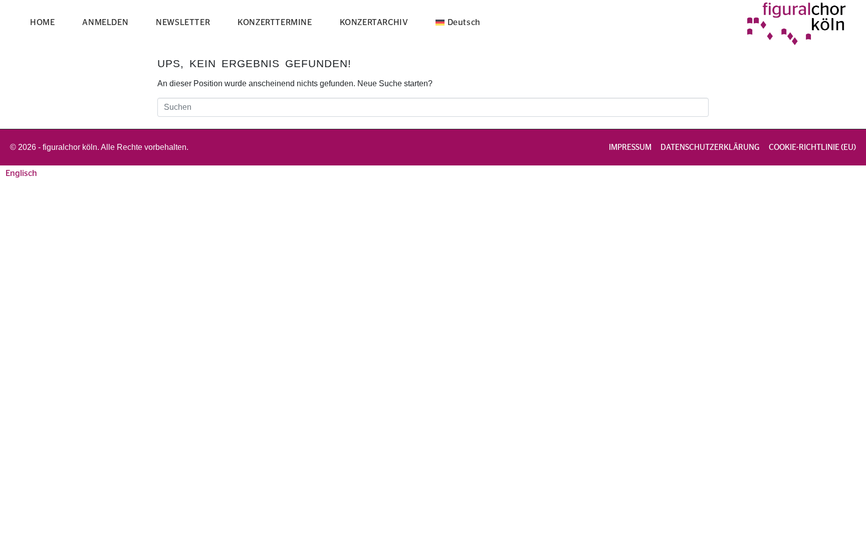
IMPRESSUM (630, 147)
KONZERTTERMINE (275, 22)
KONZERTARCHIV (374, 22)
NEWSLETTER (183, 22)
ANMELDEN (105, 22)
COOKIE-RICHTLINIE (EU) (812, 147)
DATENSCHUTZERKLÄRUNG (710, 147)
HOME (42, 22)
